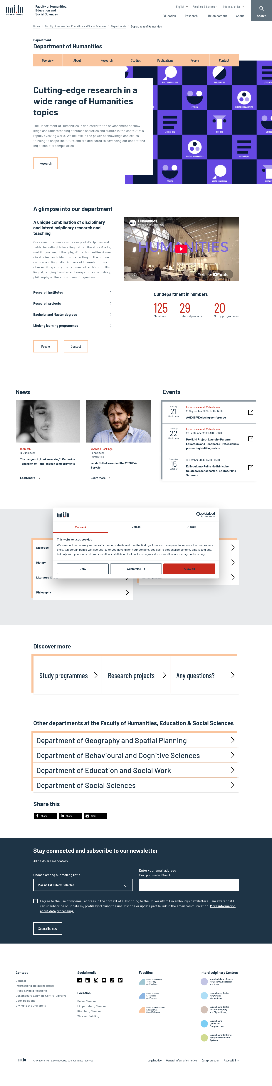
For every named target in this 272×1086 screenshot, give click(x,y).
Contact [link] (76, 346)
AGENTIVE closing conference (206, 417)
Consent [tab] (80, 527)
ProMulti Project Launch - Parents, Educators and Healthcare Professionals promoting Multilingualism (212, 444)
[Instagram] (96, 980)
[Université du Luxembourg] (14, 10)
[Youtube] (104, 980)
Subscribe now (47, 928)
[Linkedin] (87, 980)
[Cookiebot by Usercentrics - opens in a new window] (199, 514)
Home (36, 26)
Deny (83, 568)
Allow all (189, 568)
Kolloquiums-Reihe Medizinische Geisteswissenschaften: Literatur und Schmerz (211, 470)
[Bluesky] (120, 980)
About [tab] (191, 526)
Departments (118, 26)
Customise (134, 568)
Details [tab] (136, 526)
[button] (45, 816)
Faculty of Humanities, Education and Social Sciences (75, 26)
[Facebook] (79, 980)
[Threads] (112, 980)
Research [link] (46, 163)
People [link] (45, 346)
